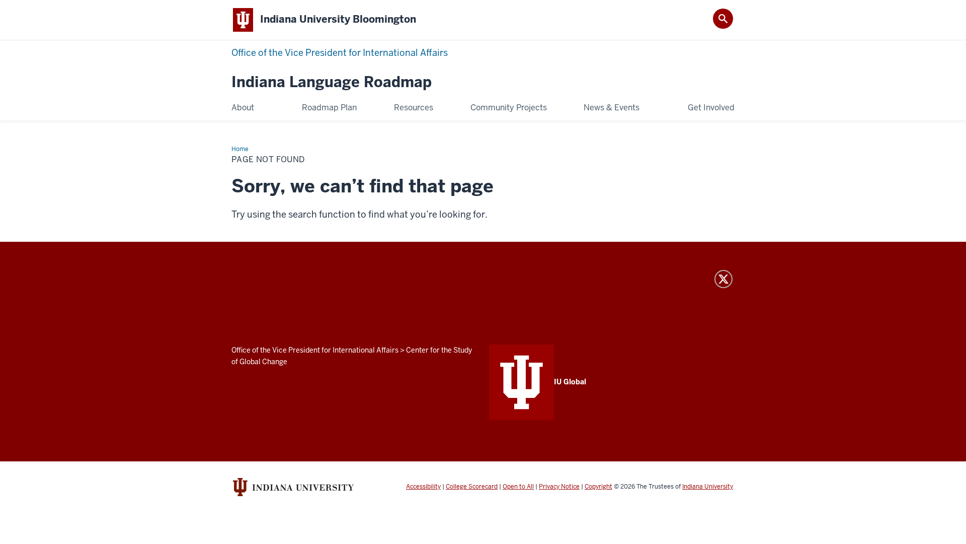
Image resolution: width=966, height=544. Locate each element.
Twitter (723, 279)
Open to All (518, 487)
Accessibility (423, 487)
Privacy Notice (559, 487)
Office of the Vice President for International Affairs (339, 52)
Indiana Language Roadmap (331, 82)
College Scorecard (472, 487)
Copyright (598, 487)
